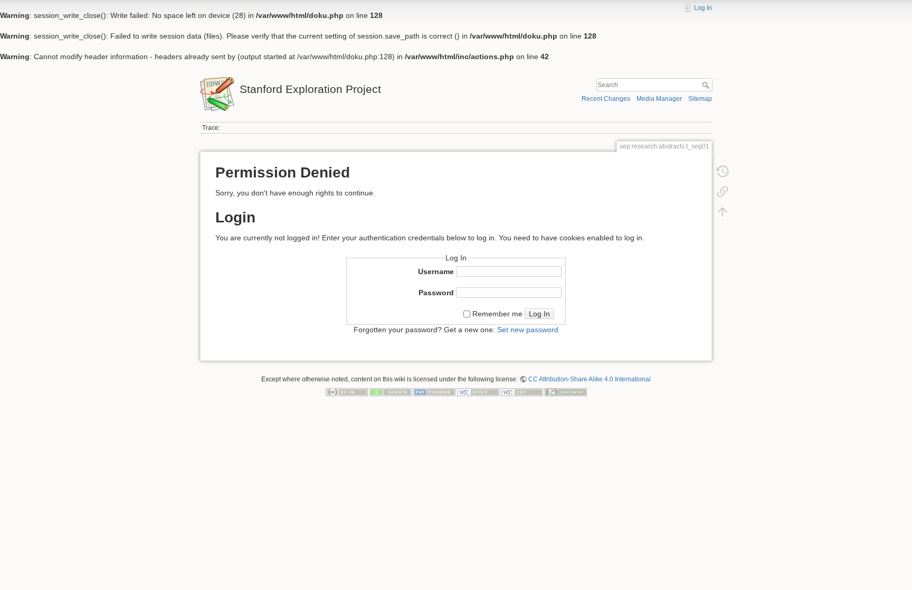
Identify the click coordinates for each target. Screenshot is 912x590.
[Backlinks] (722, 194)
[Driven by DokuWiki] (566, 391)
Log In (539, 314)
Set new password (527, 329)
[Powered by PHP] (434, 391)
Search (707, 85)
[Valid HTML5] (478, 391)
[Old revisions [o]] (722, 174)
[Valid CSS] (522, 391)
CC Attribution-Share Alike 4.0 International (589, 379)
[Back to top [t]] (722, 214)
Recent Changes (606, 98)
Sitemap (700, 98)
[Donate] (390, 391)
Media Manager (659, 98)
